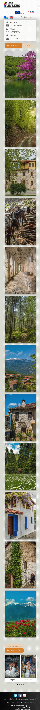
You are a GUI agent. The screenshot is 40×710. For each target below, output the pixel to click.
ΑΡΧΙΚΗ (13, 22)
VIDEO (11, 29)
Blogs (18, 702)
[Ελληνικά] (6, 18)
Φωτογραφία (23, 699)
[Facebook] (20, 697)
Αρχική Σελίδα (9, 699)
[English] (11, 18)
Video (32, 699)
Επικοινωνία (27, 702)
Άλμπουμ (10, 702)
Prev (8, 668)
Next (32, 668)
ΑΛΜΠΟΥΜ (14, 32)
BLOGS (12, 35)
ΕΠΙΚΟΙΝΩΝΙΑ (15, 38)
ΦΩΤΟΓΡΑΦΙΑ (15, 25)
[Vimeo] (15, 697)
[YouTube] (24, 697)
